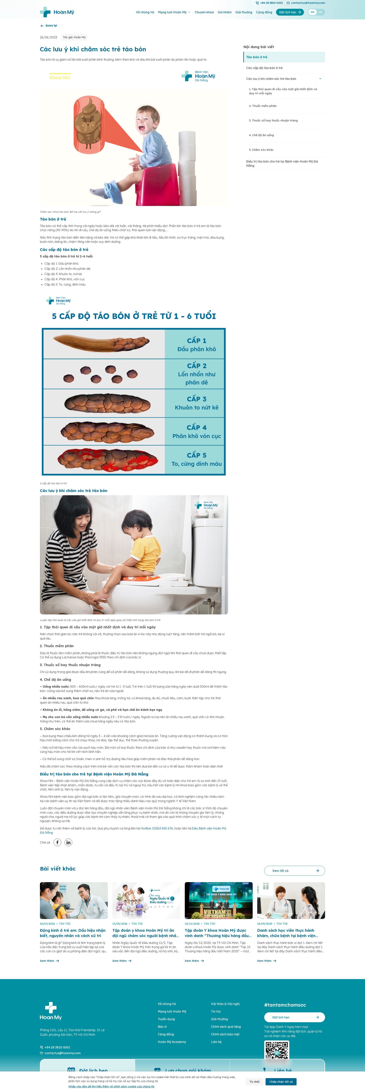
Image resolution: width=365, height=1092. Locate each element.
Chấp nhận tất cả (281, 1081)
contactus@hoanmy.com (308, 3)
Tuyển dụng (166, 1019)
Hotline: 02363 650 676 (157, 828)
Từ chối (254, 1081)
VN (312, 12)
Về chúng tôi (145, 12)
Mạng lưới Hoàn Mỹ (172, 12)
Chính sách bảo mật (225, 1034)
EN (320, 12)
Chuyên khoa (204, 12)
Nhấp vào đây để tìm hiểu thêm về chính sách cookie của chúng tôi (111, 1086)
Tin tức (216, 1011)
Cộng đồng (264, 12)
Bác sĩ (162, 1027)
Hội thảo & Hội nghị (225, 1004)
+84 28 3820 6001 (271, 3)
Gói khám (225, 12)
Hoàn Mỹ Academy (172, 1042)
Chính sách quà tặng (226, 1027)
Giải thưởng (243, 12)
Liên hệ (216, 1042)
